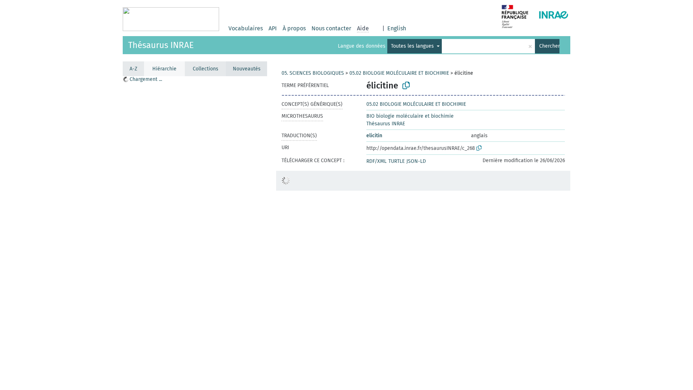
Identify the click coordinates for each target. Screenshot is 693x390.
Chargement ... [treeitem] (146, 79)
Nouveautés (247, 69)
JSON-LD (416, 161)
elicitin (374, 136)
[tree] (195, 232)
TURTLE (396, 161)
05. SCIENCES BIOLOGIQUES (313, 73)
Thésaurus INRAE (161, 45)
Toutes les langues (413, 46)
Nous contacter (331, 28)
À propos (294, 28)
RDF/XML (376, 161)
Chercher (549, 46)
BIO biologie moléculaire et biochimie (410, 116)
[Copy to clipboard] (406, 85)
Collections (205, 69)
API (273, 28)
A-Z (133, 69)
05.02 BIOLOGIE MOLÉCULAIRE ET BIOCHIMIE (399, 73)
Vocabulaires (245, 28)
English (396, 28)
